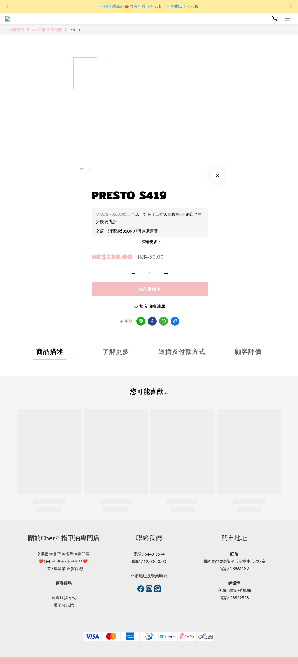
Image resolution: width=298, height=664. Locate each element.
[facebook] (152, 321)
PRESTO (77, 30)
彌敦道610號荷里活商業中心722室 (234, 561)
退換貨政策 (64, 604)
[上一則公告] (7, 6)
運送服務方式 (64, 597)
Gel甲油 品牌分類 (47, 30)
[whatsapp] (163, 321)
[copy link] (175, 321)
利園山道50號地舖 (234, 590)
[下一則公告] (290, 6)
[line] (140, 321)
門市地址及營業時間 (149, 575)
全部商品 (16, 30)
